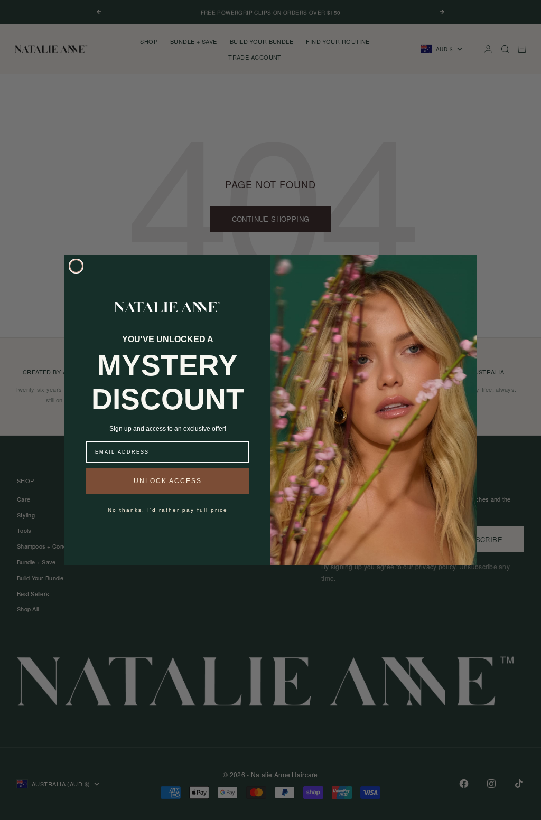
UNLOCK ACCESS (168, 481)
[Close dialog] (76, 266)
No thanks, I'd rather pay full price (168, 510)
